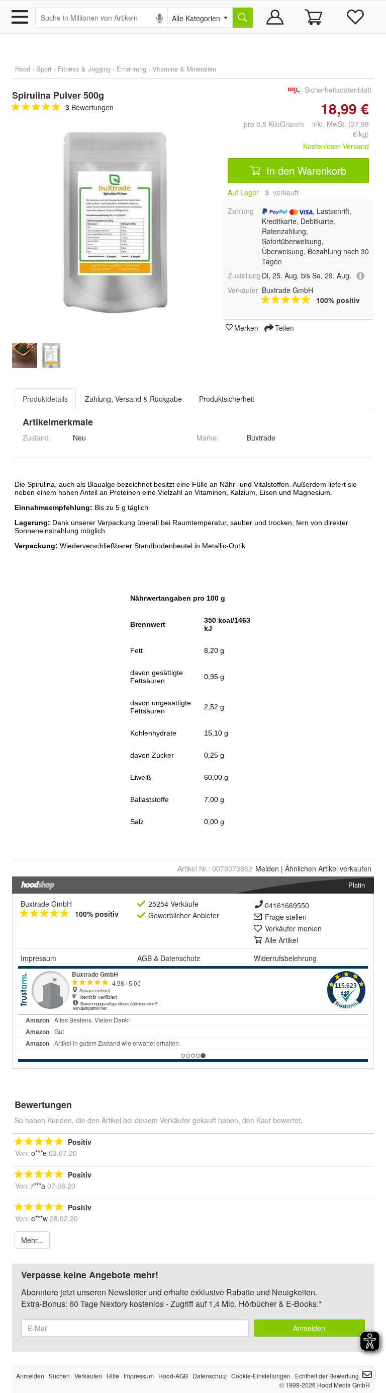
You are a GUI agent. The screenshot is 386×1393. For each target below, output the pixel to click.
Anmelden (309, 1328)
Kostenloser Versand (336, 146)
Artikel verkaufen (328, 868)
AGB (144, 958)
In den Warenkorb (304, 170)
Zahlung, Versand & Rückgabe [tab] (133, 399)
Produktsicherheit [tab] (226, 399)
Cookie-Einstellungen (261, 1375)
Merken (246, 327)
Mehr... (32, 1240)
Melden (267, 868)
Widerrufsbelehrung (285, 958)
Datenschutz (180, 958)
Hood (22, 69)
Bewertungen (89, 107)
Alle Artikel (281, 940)
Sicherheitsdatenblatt (338, 90)
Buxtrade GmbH (46, 904)
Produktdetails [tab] (45, 399)
